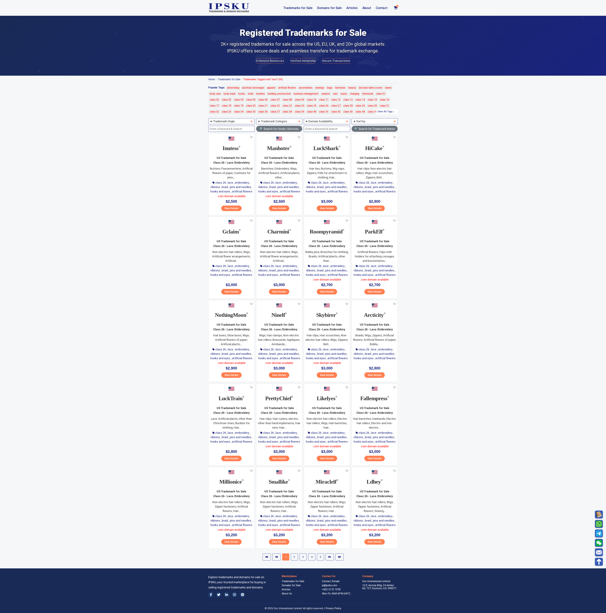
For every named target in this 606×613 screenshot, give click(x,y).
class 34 (238, 111)
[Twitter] (218, 594)
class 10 (311, 99)
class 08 (287, 99)
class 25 (311, 105)
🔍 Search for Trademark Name (374, 129)
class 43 (348, 111)
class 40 (311, 111)
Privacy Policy (333, 608)
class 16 (384, 99)
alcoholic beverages (253, 87)
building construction (279, 93)
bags (329, 87)
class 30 (372, 105)
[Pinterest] (242, 594)
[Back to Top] (599, 562)
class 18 (226, 105)
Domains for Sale (329, 8)
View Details (231, 208)
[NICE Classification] (599, 514)
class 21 (263, 105)
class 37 (275, 111)
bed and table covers (370, 87)
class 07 (275, 99)
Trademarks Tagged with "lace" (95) (263, 79)
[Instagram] (234, 594)
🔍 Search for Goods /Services (279, 129)
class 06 (263, 99)
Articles (352, 8)
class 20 (250, 105)
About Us (287, 593)
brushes (260, 93)
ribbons (215, 187)
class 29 (360, 105)
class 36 (263, 111)
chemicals (367, 93)
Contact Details (331, 581)
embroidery (242, 182)
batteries (340, 87)
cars (335, 93)
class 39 (299, 111)
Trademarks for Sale (297, 8)
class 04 (238, 99)
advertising (233, 87)
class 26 (323, 105)
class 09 (299, 99)
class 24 (299, 105)
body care (215, 93)
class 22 (275, 105)
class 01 (380, 93)
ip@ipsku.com (329, 585)
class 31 (384, 105)
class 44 (360, 111)
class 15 (372, 99)
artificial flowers (287, 87)
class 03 (226, 99)
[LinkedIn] (226, 594)
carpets (325, 93)
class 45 (372, 111)
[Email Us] (599, 552)
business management (306, 93)
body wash (229, 93)
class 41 (323, 111)
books (241, 93)
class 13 (348, 99)
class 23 (287, 105)
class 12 (336, 99)
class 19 (238, 105)
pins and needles (240, 187)
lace (230, 182)
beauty (352, 87)
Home (211, 79)
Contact (381, 8)
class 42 (336, 111)
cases (343, 93)
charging (354, 93)
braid (250, 93)
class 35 (250, 111)
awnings (319, 87)
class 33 (226, 111)
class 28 (348, 105)
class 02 (214, 99)
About (366, 8)
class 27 (336, 105)
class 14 (360, 99)
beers (388, 87)
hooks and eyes (220, 191)
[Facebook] (210, 594)
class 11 (323, 99)
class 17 (214, 105)
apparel (271, 87)
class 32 (214, 111)
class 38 (287, 111)
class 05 (250, 99)
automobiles (305, 87)
